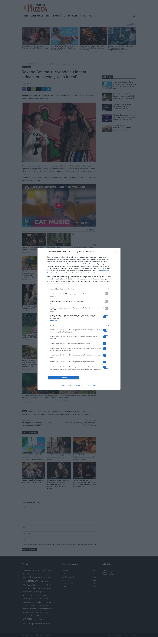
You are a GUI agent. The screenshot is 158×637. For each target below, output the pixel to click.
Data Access (79, 385)
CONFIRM (63, 377)
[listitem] (79, 289)
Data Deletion (66, 385)
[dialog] (79, 318)
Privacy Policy (91, 385)
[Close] (116, 252)
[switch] (105, 293)
